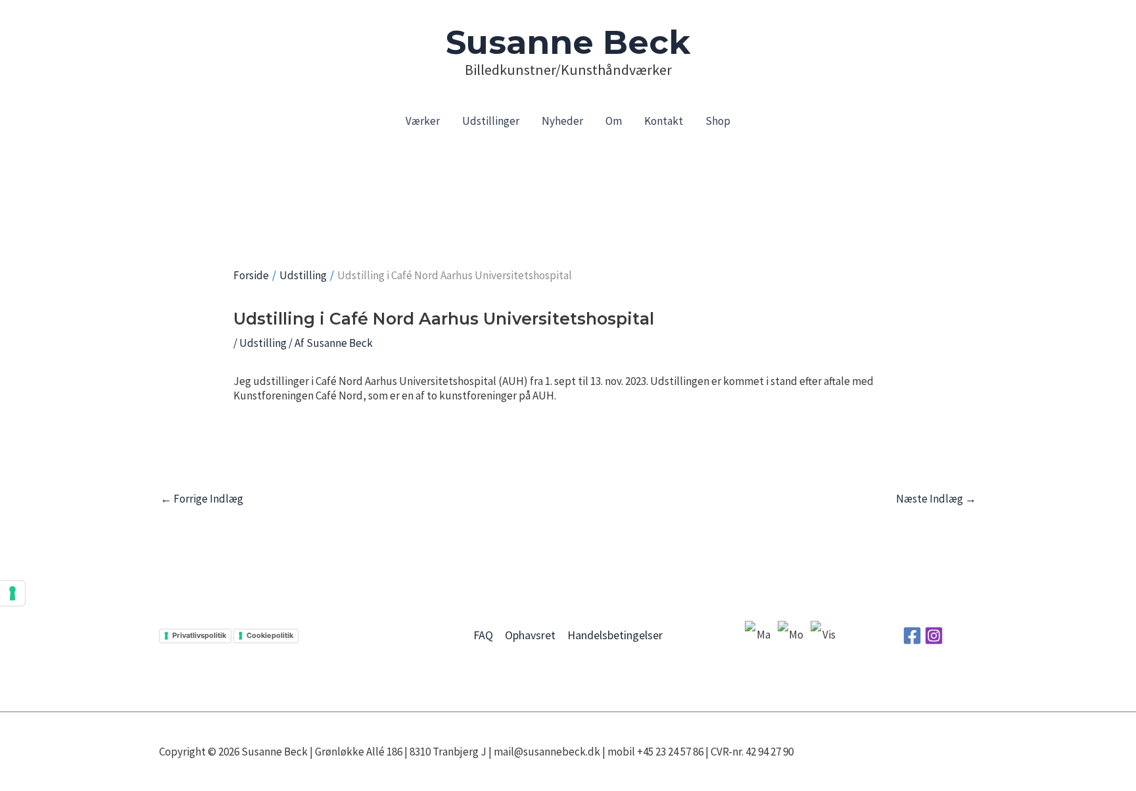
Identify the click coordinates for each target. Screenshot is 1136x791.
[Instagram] (933, 635)
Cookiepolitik (270, 635)
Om (613, 121)
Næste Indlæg (936, 498)
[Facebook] (912, 635)
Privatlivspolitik (199, 635)
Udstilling (263, 343)
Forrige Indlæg (201, 498)
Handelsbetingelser (615, 635)
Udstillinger (490, 121)
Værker (423, 121)
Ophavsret (530, 635)
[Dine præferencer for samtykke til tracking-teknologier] (12, 593)
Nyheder (562, 121)
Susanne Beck (568, 42)
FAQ (483, 635)
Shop (717, 121)
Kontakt (663, 121)
